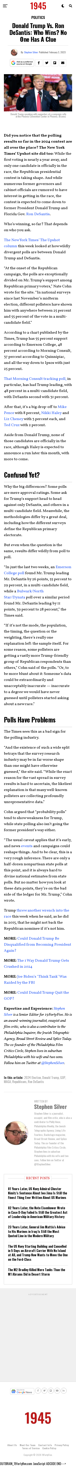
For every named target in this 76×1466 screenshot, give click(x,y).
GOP (62, 1077)
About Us (12, 1445)
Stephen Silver (31, 52)
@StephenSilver (52, 1063)
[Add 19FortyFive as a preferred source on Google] (22, 63)
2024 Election (32, 1077)
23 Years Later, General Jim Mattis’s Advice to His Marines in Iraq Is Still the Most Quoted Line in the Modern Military (36, 1231)
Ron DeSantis (38, 214)
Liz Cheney (13, 419)
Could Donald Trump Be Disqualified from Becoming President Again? (37, 944)
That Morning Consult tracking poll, (35, 379)
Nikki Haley (51, 413)
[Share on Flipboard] (54, 62)
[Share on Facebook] (38, 62)
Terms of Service (31, 1448)
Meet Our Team (27, 1445)
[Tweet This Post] (46, 62)
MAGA (7, 1081)
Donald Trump (50, 1077)
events (27, 846)
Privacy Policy (62, 1445)
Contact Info (45, 1445)
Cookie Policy (49, 1448)
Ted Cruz (12, 425)
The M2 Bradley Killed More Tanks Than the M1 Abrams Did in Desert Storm (36, 1271)
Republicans (19, 1081)
